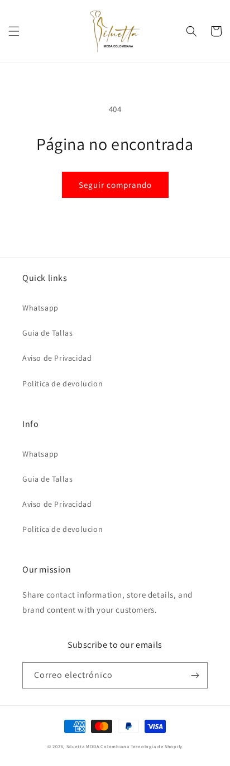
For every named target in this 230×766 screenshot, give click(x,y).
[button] (14, 31)
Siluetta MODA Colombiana (98, 746)
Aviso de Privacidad (57, 358)
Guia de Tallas (47, 333)
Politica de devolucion (62, 384)
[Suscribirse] (195, 675)
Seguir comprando (115, 185)
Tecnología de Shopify (157, 746)
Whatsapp (40, 308)
